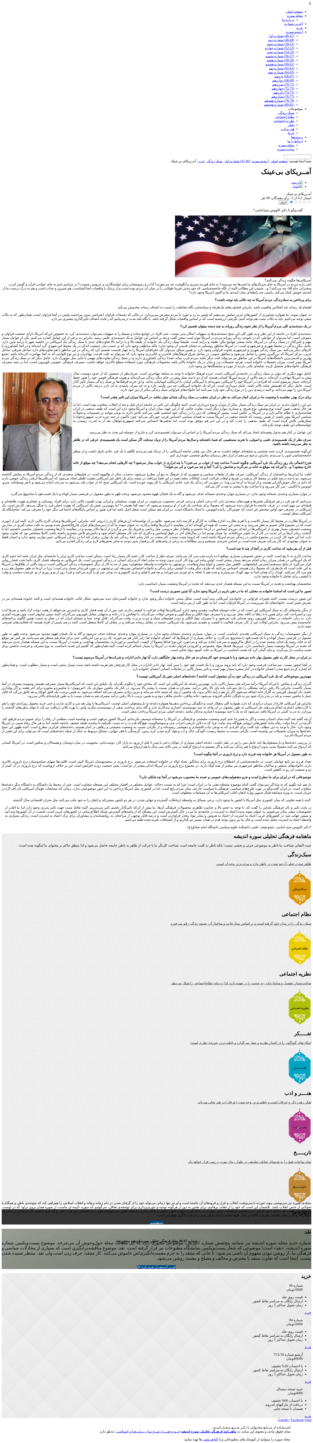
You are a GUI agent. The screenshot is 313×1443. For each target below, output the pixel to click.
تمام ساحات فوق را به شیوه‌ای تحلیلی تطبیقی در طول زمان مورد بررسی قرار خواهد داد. (249, 1162)
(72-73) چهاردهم (282, 88)
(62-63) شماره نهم (281, 68)
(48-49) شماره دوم (281, 40)
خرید (299, 28)
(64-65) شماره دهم (281, 72)
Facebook (297, 1420)
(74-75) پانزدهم (283, 92)
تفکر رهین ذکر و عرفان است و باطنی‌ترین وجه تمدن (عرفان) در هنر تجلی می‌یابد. (254, 1102)
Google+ (284, 1420)
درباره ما (288, 20)
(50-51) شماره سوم (280, 44)
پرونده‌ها (297, 137)
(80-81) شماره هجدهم (279, 104)
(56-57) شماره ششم (279, 56)
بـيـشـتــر (156, 1222)
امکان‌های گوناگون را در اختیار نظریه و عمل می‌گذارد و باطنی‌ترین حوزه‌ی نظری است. (250, 1043)
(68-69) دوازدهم (283, 80)
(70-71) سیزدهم (283, 84)
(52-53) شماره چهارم (279, 48)
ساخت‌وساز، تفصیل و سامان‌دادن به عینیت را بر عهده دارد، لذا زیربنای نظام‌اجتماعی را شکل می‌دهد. (241, 983)
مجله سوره (295, 15)
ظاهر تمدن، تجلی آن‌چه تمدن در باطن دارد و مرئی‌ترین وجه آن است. (263, 864)
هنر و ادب (287, 129)
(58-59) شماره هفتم (280, 60)
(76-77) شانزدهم (282, 96)
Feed (308, 1420)
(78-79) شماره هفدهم (279, 100)
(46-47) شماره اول (281, 36)
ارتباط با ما (295, 141)
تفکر (291, 125)
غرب (201, 161)
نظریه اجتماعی (283, 121)
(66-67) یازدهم (284, 76)
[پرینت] (297, 182)
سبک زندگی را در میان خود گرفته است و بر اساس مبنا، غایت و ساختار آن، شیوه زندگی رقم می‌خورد (241, 923)
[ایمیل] (297, 186)
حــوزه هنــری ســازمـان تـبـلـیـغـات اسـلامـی (148, 1431)
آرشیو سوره (294, 32)
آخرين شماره (293, 24)
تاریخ (291, 133)
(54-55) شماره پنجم (280, 52)
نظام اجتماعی (284, 117)
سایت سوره (285, 149)
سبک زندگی (286, 113)
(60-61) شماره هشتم (279, 64)
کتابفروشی (210, 1439)
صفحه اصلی (294, 11)
